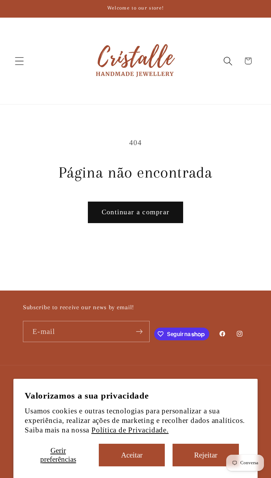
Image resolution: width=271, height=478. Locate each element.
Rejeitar (205, 455)
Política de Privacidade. (130, 430)
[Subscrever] (139, 331)
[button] (19, 61)
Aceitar (132, 455)
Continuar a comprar (136, 212)
